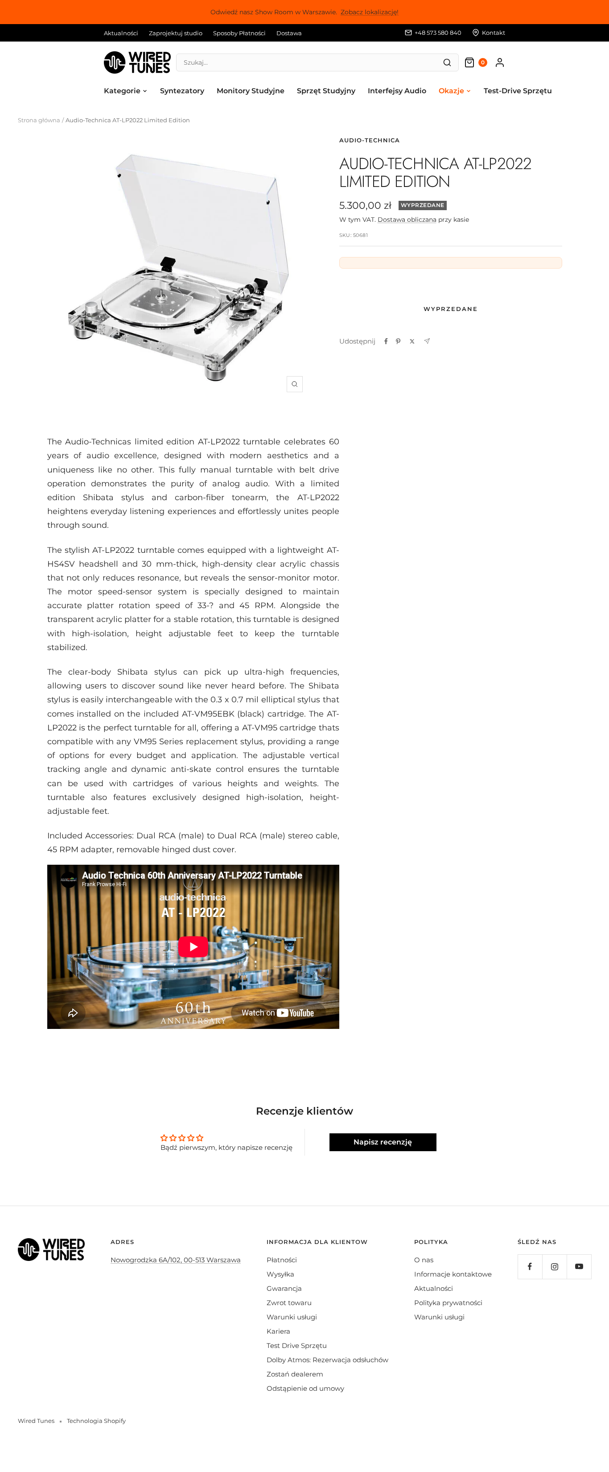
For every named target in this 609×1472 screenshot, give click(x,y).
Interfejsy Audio (397, 91)
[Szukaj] (447, 62)
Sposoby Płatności (239, 33)
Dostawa (289, 33)
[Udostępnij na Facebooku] (386, 341)
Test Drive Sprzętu (297, 1345)
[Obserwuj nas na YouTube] (579, 1266)
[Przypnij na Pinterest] (398, 341)
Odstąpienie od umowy (305, 1388)
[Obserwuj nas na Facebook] (530, 1266)
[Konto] (499, 62)
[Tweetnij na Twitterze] (412, 341)
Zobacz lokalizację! (370, 12)
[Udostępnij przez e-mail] (427, 341)
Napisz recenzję (383, 1142)
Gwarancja (284, 1288)
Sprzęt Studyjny (326, 91)
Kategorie (122, 91)
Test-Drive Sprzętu (518, 91)
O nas (423, 1260)
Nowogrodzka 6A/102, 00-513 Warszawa (176, 1260)
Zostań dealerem (295, 1374)
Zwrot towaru (289, 1302)
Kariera (278, 1331)
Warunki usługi (292, 1317)
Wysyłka (280, 1274)
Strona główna (39, 120)
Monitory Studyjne (250, 91)
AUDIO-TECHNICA (369, 140)
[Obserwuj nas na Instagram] (554, 1266)
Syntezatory (182, 91)
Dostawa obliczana (407, 220)
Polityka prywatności (448, 1302)
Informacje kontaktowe (453, 1274)
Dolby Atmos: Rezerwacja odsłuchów (327, 1360)
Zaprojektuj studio (175, 33)
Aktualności (121, 33)
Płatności (282, 1260)
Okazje (451, 91)
